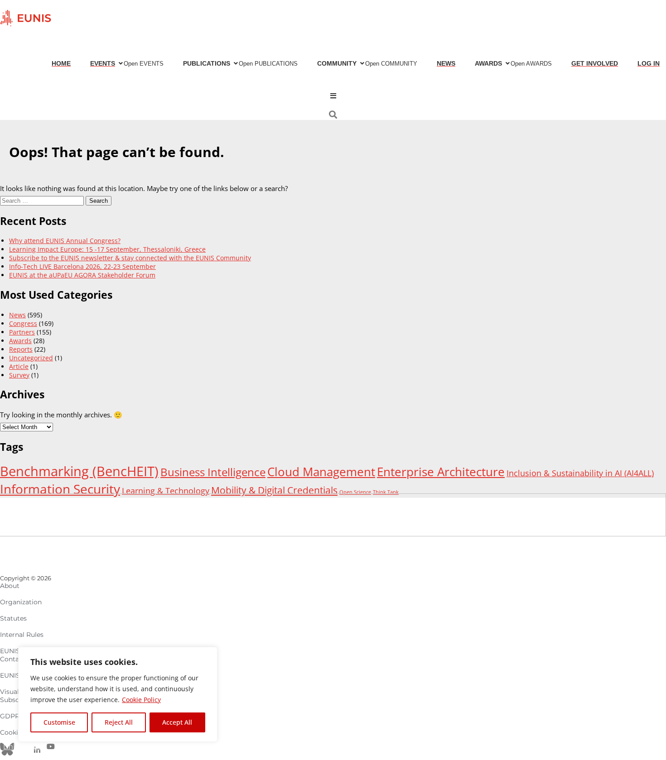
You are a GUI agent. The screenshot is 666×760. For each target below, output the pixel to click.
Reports (21, 349)
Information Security (60, 488)
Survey (19, 375)
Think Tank (386, 492)
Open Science (355, 492)
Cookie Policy (141, 699)
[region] (117, 694)
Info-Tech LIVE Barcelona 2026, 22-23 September (82, 266)
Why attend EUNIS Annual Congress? (65, 240)
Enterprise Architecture (441, 472)
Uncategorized (31, 358)
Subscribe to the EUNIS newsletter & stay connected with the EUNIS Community (130, 257)
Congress (23, 323)
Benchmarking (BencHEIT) (79, 471)
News (17, 315)
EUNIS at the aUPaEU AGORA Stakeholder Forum (82, 275)
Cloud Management (321, 472)
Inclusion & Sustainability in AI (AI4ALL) (580, 473)
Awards (20, 340)
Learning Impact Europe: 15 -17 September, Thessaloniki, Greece (107, 249)
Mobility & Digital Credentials (274, 490)
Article (19, 366)
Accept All (177, 722)
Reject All (119, 722)
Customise (59, 722)
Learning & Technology (165, 490)
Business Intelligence (212, 472)
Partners (22, 332)
